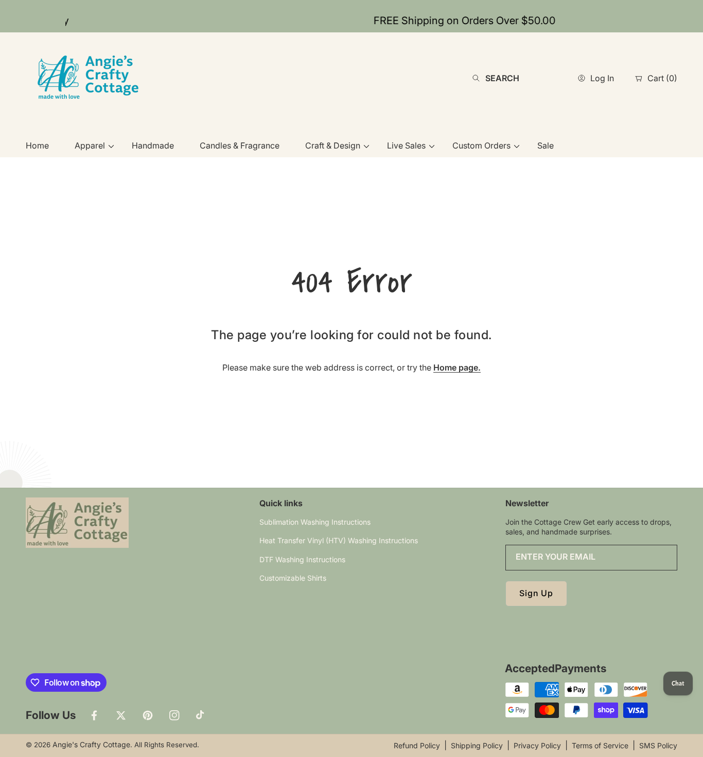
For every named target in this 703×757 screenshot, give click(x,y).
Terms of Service (600, 745)
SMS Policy (658, 745)
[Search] (478, 78)
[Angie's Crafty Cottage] (90, 78)
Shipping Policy (477, 745)
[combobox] (513, 78)
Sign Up (536, 593)
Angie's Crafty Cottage (91, 744)
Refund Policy (417, 745)
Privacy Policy (537, 745)
